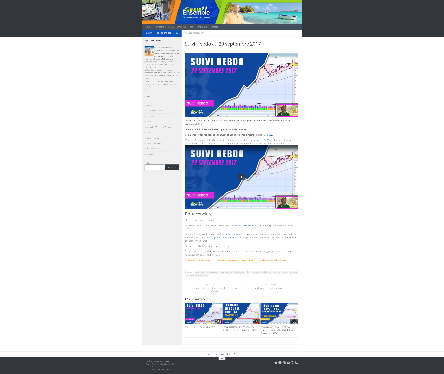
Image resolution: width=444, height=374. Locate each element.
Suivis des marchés (194, 33)
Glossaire (208, 354)
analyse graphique (212, 272)
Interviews (150, 116)
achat (197, 272)
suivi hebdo (293, 272)
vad (187, 275)
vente (192, 275)
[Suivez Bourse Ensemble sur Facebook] (161, 33)
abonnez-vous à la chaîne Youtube (244, 225)
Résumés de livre (153, 149)
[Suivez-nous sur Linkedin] (165, 33)
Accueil (149, 27)
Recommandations (154, 143)
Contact (237, 354)
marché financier (266, 272)
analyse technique (226, 272)
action (203, 272)
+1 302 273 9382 (156, 366)
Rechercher (149, 163)
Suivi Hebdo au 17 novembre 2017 (200, 327)
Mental (149, 121)
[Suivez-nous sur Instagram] (173, 33)
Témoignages (201, 27)
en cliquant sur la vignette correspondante (216, 237)
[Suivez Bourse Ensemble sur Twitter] (158, 33)
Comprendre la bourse (155, 111)
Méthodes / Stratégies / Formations (160, 127)
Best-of (149, 105)
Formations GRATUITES (164, 27)
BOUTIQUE (181, 27)
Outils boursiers (153, 138)
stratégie (284, 272)
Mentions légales (223, 354)
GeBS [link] (269, 134)
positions (277, 272)
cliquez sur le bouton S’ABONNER (259, 140)
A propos (214, 27)
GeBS (248, 272)
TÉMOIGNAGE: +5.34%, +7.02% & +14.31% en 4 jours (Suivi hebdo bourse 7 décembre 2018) (278, 330)
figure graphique (239, 272)
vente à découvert (201, 275)
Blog (191, 27)
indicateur (256, 272)
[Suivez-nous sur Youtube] (169, 33)
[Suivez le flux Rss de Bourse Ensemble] (176, 33)
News (149, 132)
